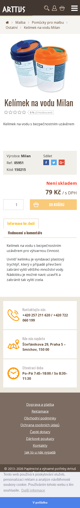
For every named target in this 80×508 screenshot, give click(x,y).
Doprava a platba (40, 404)
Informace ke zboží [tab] (21, 223)
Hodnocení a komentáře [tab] (25, 232)
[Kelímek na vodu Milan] (40, 65)
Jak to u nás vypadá (40, 452)
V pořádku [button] (40, 502)
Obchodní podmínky (40, 418)
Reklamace (40, 411)
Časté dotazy (40, 431)
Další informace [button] (33, 490)
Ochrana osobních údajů (40, 425)
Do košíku (56, 204)
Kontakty (40, 445)
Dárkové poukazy (40, 438)
